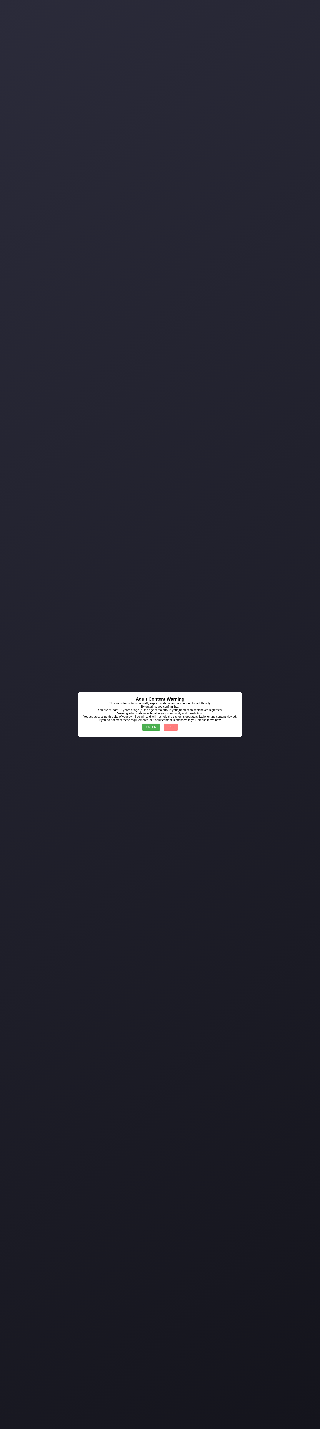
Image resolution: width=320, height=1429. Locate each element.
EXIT (170, 727)
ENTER (151, 727)
